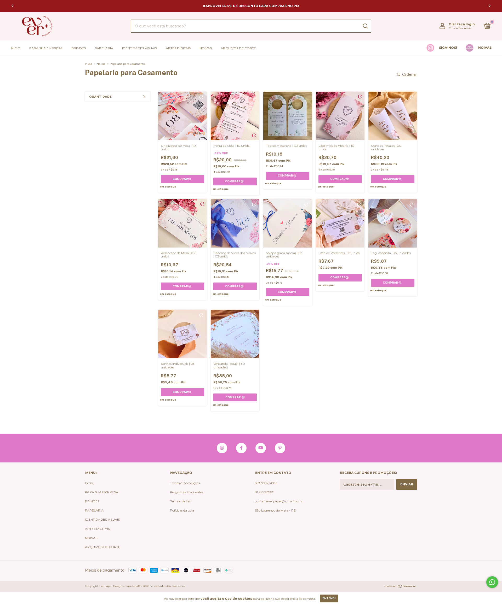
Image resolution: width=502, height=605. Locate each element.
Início (15, 48)
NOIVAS (205, 48)
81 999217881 (264, 492)
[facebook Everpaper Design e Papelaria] (241, 448)
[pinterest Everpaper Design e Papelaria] (280, 448)
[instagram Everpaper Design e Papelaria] (222, 448)
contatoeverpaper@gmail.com (278, 501)
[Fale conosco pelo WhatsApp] (492, 582)
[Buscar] (365, 26)
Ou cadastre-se (460, 28)
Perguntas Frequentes (186, 492)
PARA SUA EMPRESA (45, 48)
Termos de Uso (180, 501)
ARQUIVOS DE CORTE (238, 48)
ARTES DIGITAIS (178, 48)
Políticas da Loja (182, 510)
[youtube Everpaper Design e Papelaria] (260, 448)
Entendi (328, 598)
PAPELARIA (104, 48)
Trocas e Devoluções (185, 483)
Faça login (466, 24)
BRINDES (78, 48)
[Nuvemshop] (400, 586)
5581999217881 (266, 483)
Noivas (101, 64)
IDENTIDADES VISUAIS (139, 48)
